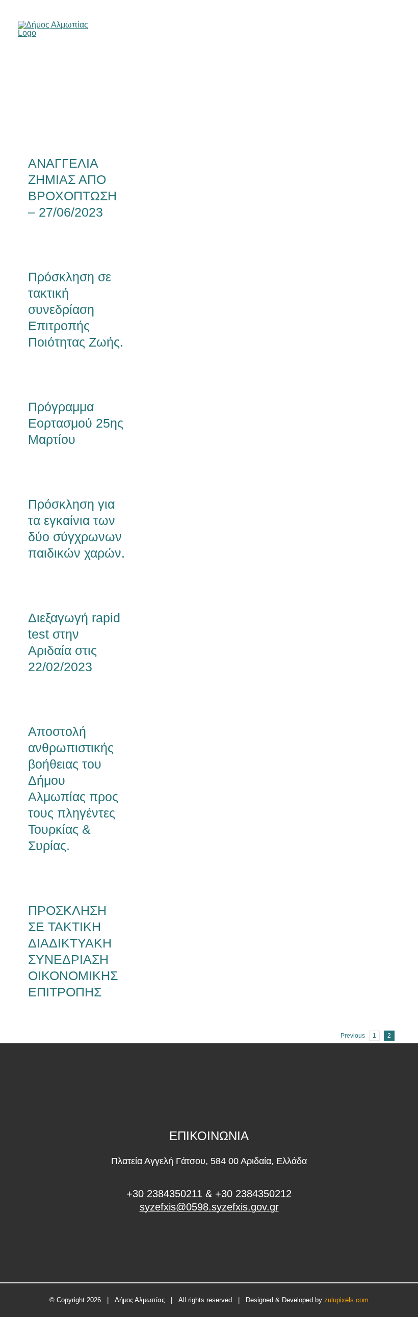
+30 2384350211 (164, 1193)
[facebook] (209, 1245)
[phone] (396, 29)
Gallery (93, 99)
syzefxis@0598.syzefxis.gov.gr (209, 1207)
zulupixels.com (346, 1300)
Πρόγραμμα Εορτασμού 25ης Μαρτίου (75, 423)
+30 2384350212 (253, 1193)
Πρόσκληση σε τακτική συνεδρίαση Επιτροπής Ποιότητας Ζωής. (75, 309)
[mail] (379, 29)
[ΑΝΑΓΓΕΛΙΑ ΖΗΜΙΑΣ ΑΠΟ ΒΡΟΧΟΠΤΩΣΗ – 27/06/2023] (76, 99)
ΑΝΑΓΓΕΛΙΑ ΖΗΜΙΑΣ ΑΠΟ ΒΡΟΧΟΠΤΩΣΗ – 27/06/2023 (59, 99)
